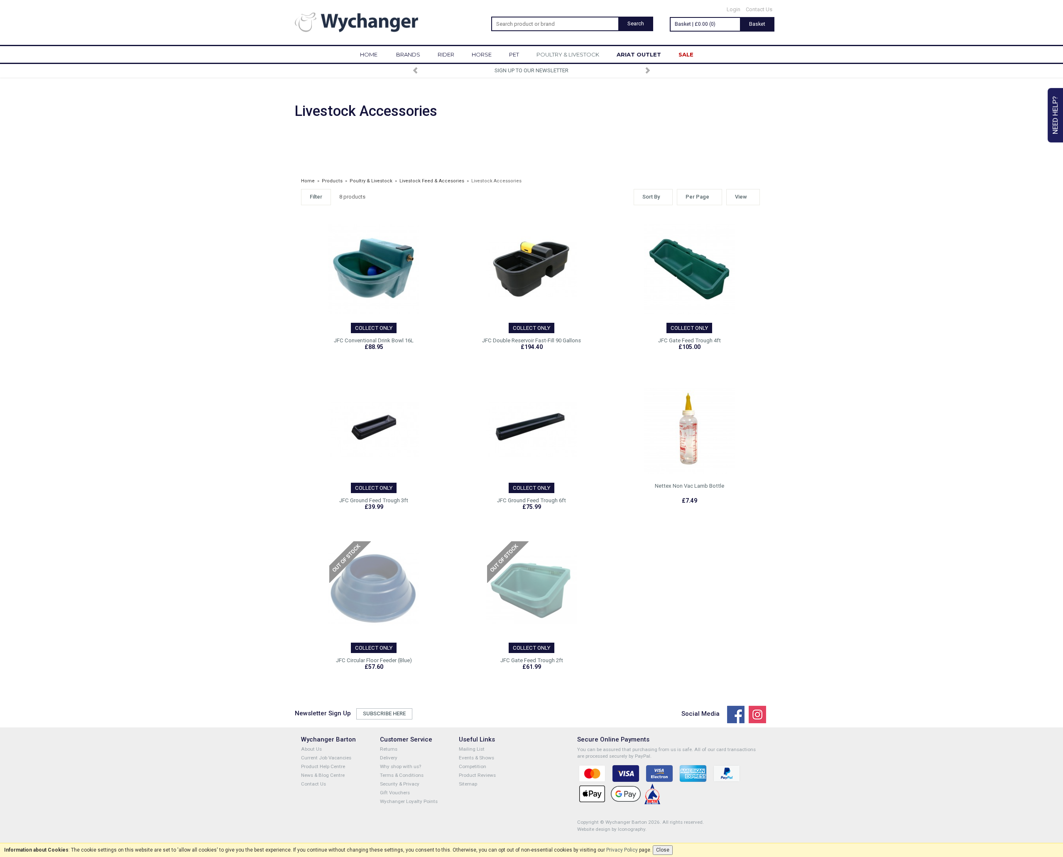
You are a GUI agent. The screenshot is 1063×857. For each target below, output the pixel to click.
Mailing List (472, 749)
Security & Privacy (399, 784)
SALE (685, 54)
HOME (368, 54)
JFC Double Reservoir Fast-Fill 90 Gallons (531, 340)
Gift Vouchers (395, 793)
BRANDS (408, 54)
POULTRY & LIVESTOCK (567, 54)
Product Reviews (477, 775)
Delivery (388, 758)
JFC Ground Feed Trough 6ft (531, 500)
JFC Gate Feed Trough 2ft (531, 660)
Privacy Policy (622, 850)
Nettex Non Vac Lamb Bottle (689, 486)
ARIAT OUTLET (639, 54)
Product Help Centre (323, 766)
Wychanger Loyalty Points (409, 801)
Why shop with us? (400, 766)
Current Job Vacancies (326, 758)
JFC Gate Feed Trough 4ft (689, 340)
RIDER (446, 54)
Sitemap (468, 784)
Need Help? (1055, 115)
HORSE (482, 54)
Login (733, 9)
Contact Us (759, 9)
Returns (388, 749)
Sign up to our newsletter (531, 70)
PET (514, 54)
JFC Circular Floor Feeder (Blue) (374, 660)
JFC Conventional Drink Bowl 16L (374, 340)
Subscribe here (384, 713)
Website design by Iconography (611, 829)
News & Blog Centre (323, 775)
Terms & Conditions (402, 775)
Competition (472, 766)
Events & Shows (476, 758)
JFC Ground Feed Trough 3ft (373, 500)
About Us (311, 749)
